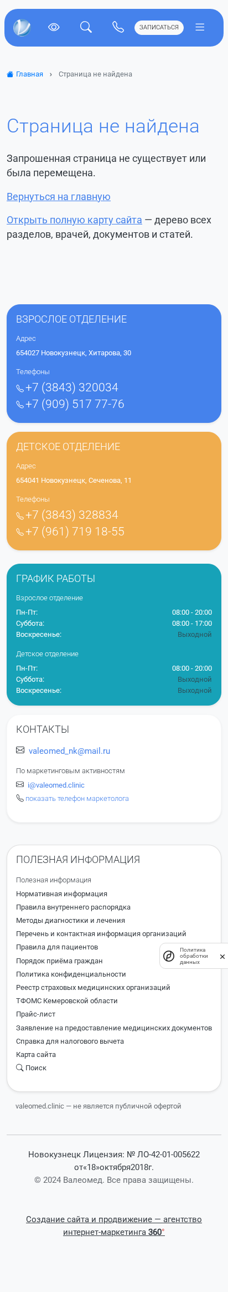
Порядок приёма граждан (59, 961)
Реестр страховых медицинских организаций (93, 987)
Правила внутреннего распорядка (73, 907)
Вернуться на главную (59, 196)
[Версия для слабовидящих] (54, 27)
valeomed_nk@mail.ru (69, 751)
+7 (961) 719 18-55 (75, 531)
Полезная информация (53, 880)
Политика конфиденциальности (71, 974)
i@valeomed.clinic (56, 785)
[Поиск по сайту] (86, 27)
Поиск (35, 1068)
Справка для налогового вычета (70, 1041)
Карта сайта (36, 1054)
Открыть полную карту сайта (74, 220)
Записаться (159, 27)
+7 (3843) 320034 (71, 387)
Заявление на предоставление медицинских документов (114, 1028)
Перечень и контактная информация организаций (101, 934)
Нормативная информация (61, 894)
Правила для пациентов (57, 947)
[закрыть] (222, 956)
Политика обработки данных (194, 956)
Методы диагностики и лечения (70, 920)
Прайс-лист (35, 1014)
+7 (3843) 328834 (71, 515)
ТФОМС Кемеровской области (67, 1001)
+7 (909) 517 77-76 (75, 404)
